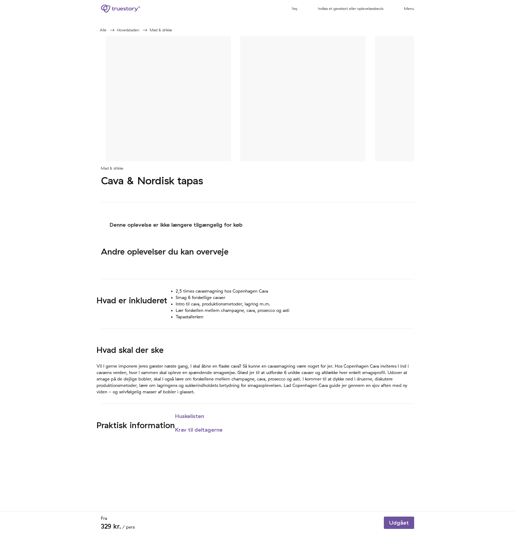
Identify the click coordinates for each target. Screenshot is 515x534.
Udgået (399, 522)
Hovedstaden (128, 30)
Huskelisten (190, 416)
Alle (103, 30)
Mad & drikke (161, 30)
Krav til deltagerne (199, 429)
